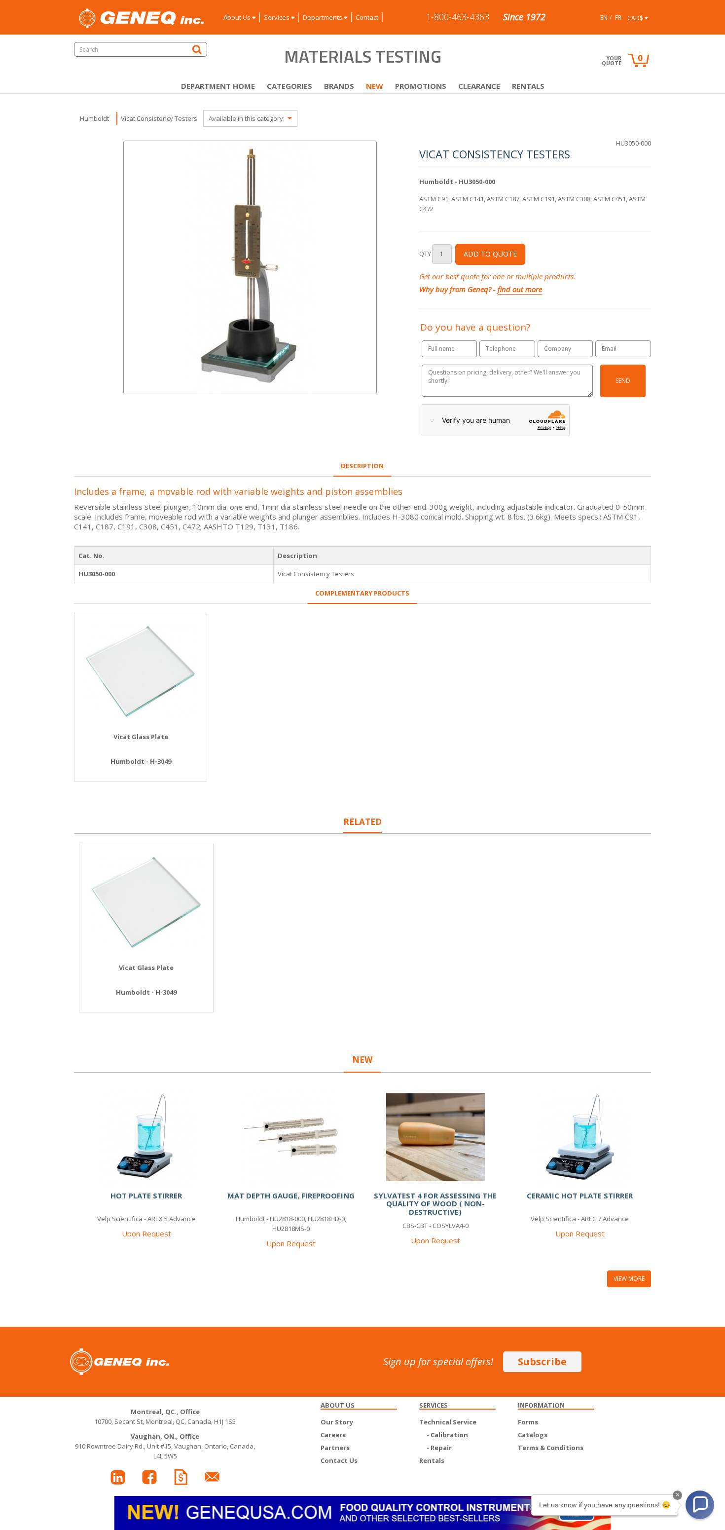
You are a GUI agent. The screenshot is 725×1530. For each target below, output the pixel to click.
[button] (700, 1505)
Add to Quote (490, 254)
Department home (218, 86)
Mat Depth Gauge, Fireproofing (291, 1195)
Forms (528, 1422)
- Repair (439, 1447)
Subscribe (542, 1361)
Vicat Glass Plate (140, 736)
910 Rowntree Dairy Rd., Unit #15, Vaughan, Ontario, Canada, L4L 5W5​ (165, 1446)
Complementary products (362, 593)
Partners (335, 1447)
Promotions (420, 86)
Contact (367, 17)
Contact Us (339, 1460)
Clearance (479, 86)
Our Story (337, 1422)
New (374, 86)
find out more (520, 289)
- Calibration (447, 1434)
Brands (339, 86)
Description (362, 465)
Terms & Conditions (550, 1447)
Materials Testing (362, 56)
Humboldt (94, 118)
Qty (425, 253)
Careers (333, 1434)
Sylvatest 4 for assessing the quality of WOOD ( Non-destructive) (435, 1204)
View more (629, 1278)
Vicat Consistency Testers (159, 118)
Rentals (528, 86)
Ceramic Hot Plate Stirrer (580, 1195)
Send (623, 380)
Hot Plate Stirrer (146, 1195)
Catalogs (532, 1434)
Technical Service (447, 1422)
